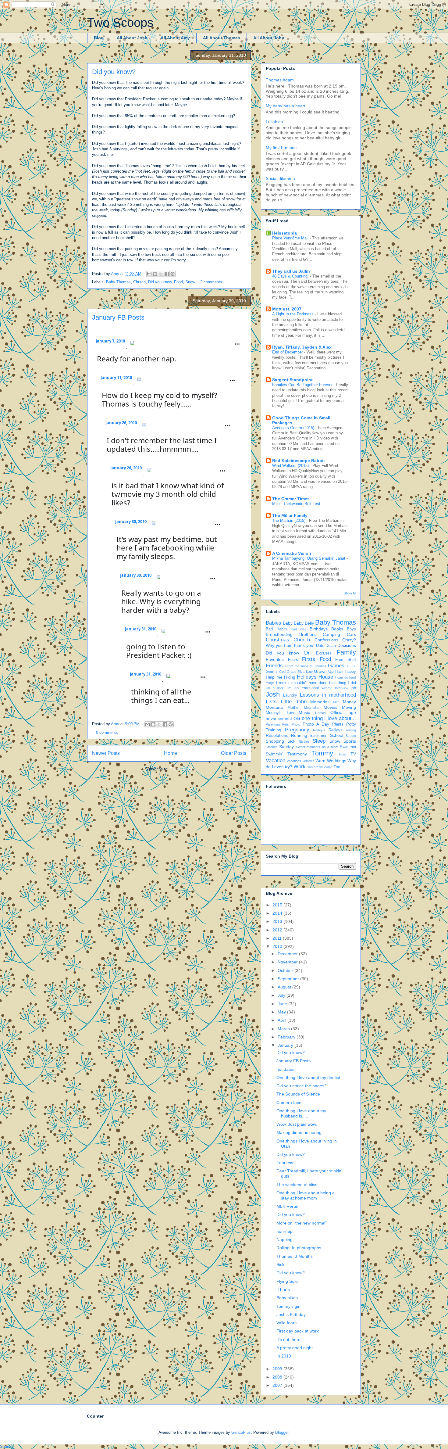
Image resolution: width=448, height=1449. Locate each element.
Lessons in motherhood (328, 695)
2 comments (211, 282)
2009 (277, 1368)
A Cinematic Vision (291, 553)
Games (336, 666)
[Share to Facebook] (167, 274)
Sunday (286, 746)
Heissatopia (284, 233)
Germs (272, 671)
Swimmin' (274, 754)
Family (346, 652)
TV (353, 753)
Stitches (272, 747)
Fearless (284, 1162)
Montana (274, 707)
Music (304, 712)
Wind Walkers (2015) (291, 465)
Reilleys (336, 730)
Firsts (308, 659)
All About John (268, 37)
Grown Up (324, 671)
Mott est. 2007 (286, 309)
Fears (293, 660)
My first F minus (281, 147)
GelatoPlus (241, 1432)
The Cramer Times (291, 498)
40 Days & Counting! (291, 276)
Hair (339, 671)
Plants (337, 724)
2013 (277, 921)
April (282, 1020)
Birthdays (319, 628)
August (285, 987)
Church (139, 282)
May (282, 1012)
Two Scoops (120, 22)
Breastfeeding (279, 634)
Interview (341, 688)
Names (320, 713)
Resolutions (277, 735)
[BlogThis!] (155, 274)
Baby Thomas (118, 282)
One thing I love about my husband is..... (301, 1113)
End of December (288, 352)
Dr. (307, 653)
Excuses (324, 653)
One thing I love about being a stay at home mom (305, 1195)
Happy (350, 671)
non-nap (284, 1231)
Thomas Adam (280, 79)
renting (351, 730)
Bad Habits (277, 629)
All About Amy (175, 37)
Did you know (160, 282)
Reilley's (319, 730)
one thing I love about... (329, 718)
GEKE (351, 666)
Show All (350, 593)
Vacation (275, 760)
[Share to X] (161, 274)
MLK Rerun (287, 1206)
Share (5, 1446)
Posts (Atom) (181, 769)
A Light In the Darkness (293, 314)
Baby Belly (304, 623)
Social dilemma (280, 178)
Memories (319, 701)
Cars (351, 634)
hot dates (285, 1069)
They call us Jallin (291, 271)
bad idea (298, 629)
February (287, 1037)
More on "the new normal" (301, 1223)
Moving (349, 707)
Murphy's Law (280, 713)
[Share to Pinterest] (172, 274)
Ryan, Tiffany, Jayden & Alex (302, 347)
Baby (288, 623)
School (336, 735)
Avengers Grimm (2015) (293, 427)
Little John (294, 702)
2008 (277, 1377)
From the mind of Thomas (305, 666)
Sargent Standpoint (292, 379)
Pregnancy (297, 730)
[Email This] (149, 274)
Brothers (307, 634)
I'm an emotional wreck (309, 688)
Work (299, 766)
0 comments (107, 732)
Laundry (290, 695)
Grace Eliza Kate (299, 671)
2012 (277, 929)
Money (349, 701)
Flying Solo (287, 1281)
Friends (274, 666)
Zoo (336, 767)
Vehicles (308, 761)
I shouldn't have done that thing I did (322, 683)
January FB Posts (118, 317)
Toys (342, 754)
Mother (293, 707)
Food (178, 282)
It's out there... (290, 1339)
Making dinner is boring (299, 1132)
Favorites (275, 659)
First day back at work (297, 1331)
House (325, 677)
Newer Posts (106, 753)
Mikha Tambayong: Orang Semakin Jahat (309, 558)
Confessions (326, 639)
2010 (277, 946)
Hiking (289, 677)
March (284, 1028)
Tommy (322, 753)
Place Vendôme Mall (291, 238)
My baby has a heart (285, 105)
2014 (277, 913)
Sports (349, 741)
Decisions (346, 645)
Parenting (273, 724)
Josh (273, 694)
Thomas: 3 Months (294, 1256)
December (288, 953)
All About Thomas (221, 37)
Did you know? (114, 72)
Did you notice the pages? (301, 1085)
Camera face (288, 1102)
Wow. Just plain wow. (296, 1124)
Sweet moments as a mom (317, 747)
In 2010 (283, 1356)
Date (320, 646)
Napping (284, 1239)
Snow (190, 282)
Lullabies (274, 121)
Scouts (351, 735)
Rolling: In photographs (298, 1247)
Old (296, 718)
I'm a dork (275, 688)
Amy (115, 273)
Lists (271, 702)
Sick (291, 741)
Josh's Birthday (291, 1314)
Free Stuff (345, 660)
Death (330, 646)
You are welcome (319, 767)
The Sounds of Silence (298, 1094)
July (282, 995)
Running (299, 735)
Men (336, 702)
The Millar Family (290, 515)
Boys (351, 629)
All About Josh (132, 37)
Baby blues (287, 1297)
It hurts (283, 1289)
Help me (274, 677)
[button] (132, 343)
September (289, 978)
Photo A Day (316, 724)
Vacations (294, 761)
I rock (281, 683)
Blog (99, 37)
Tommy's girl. (289, 1306)
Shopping (275, 741)
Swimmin (348, 747)
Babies (273, 623)
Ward (320, 760)
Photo (296, 724)
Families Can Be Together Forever (303, 384)
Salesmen (318, 735)
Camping (331, 634)
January (286, 1045)
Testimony (297, 753)
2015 (277, 904)
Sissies (304, 741)
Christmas (277, 640)
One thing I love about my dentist (308, 1077)
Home (170, 753)
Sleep (319, 741)
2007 (277, 1385)
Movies (330, 707)
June (283, 1003)
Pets (285, 724)
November (288, 961)
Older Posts (233, 753)
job (353, 688)
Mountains (311, 707)
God (282, 671)
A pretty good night (294, 1347)
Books (337, 628)
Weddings (336, 760)
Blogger (281, 1432)
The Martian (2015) (289, 520)
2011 (277, 938)
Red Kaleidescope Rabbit (298, 460)
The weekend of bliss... (298, 1184)
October (286, 970)
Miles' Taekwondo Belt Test (297, 503)
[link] (110, 348)
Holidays (307, 677)
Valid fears (286, 1322)
